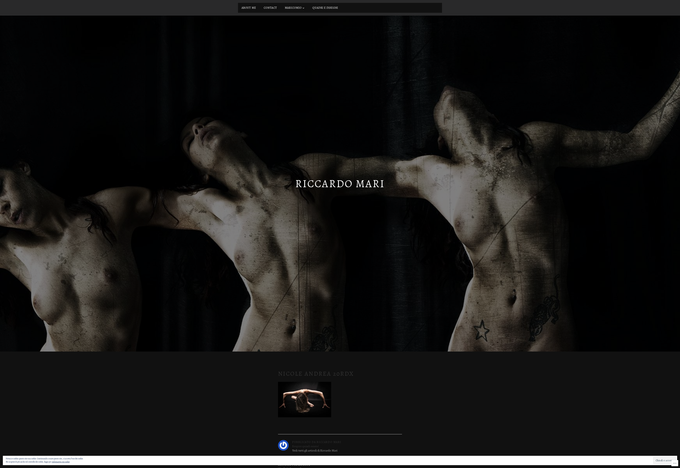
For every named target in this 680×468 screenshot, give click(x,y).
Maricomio (293, 8)
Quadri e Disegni (325, 8)
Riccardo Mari (340, 183)
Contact (270, 8)
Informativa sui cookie (61, 461)
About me (249, 8)
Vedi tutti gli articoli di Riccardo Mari (315, 451)
